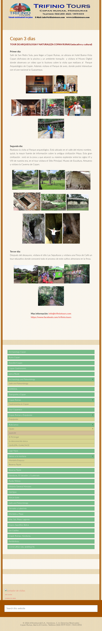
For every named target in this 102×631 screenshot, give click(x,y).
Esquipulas (13, 419)
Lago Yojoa (13, 451)
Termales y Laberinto (18, 509)
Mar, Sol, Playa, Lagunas (19, 520)
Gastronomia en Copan (19, 404)
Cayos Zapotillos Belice (19, 525)
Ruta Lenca (13, 425)
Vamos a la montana (17, 456)
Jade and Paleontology (18, 384)
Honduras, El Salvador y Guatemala (24, 476)
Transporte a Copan (17, 395)
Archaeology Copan (17, 352)
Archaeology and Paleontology (22, 379)
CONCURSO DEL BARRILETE (22, 547)
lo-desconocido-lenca (18, 441)
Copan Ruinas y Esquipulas (20, 415)
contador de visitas (10, 598)
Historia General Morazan (20, 487)
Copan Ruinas (15, 400)
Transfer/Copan (15, 363)
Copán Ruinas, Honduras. (20, 536)
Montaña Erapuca (16, 460)
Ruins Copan (14, 357)
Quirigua (12, 492)
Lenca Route (14, 374)
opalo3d (12, 433)
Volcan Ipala (14, 498)
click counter (8, 594)
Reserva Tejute (15, 465)
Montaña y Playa (16, 514)
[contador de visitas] (15, 591)
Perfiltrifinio (14, 541)
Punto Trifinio (14, 481)
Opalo (11, 429)
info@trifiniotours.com (60, 314)
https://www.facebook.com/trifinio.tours (51, 317)
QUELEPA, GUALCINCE (19, 445)
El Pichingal (14, 437)
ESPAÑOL (13, 389)
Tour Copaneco (15, 410)
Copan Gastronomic (17, 368)
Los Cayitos (14, 530)
